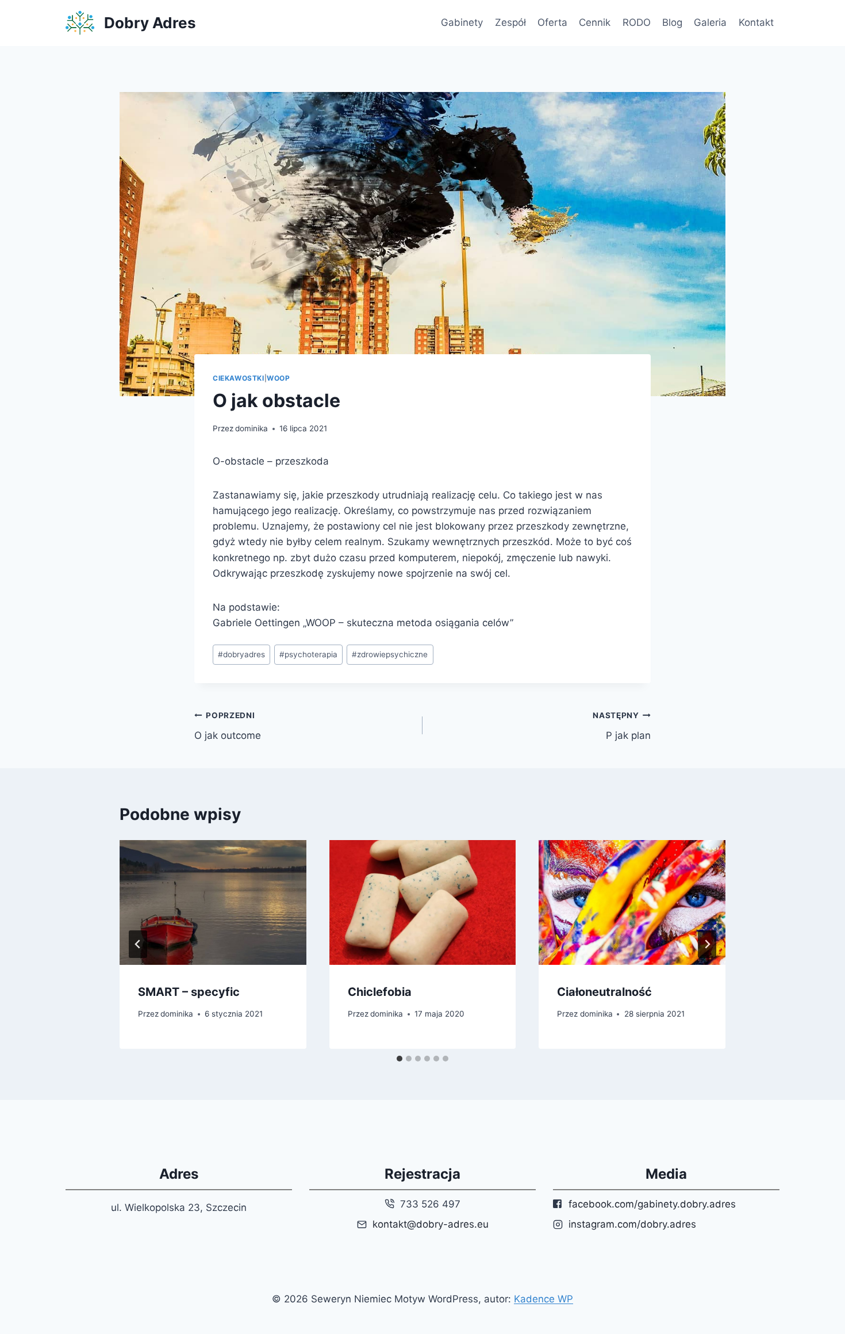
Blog (672, 22)
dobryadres (241, 654)
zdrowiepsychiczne (390, 654)
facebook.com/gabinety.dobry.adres (652, 1204)
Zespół (510, 22)
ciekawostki (238, 378)
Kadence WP (543, 1299)
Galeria (710, 22)
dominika (251, 428)
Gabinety (462, 22)
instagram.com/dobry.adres (632, 1224)
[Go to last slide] (138, 944)
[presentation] (213, 902)
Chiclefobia (380, 992)
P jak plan (622, 726)
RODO (637, 22)
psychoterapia (308, 654)
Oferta (552, 22)
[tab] (399, 1058)
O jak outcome (227, 726)
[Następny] (707, 944)
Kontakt (756, 22)
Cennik (594, 22)
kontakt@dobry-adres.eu (430, 1224)
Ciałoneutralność (604, 992)
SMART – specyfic (189, 992)
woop (278, 378)
